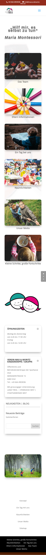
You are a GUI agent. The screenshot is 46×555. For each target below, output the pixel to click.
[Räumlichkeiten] (23, 172)
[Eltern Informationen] (23, 101)
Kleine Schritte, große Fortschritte (23, 263)
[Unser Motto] (23, 213)
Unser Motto (23, 228)
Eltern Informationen (23, 116)
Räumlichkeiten (23, 187)
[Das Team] (23, 66)
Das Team (23, 81)
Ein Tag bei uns (23, 152)
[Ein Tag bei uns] (23, 137)
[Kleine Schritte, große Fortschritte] (23, 248)
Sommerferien (12, 417)
